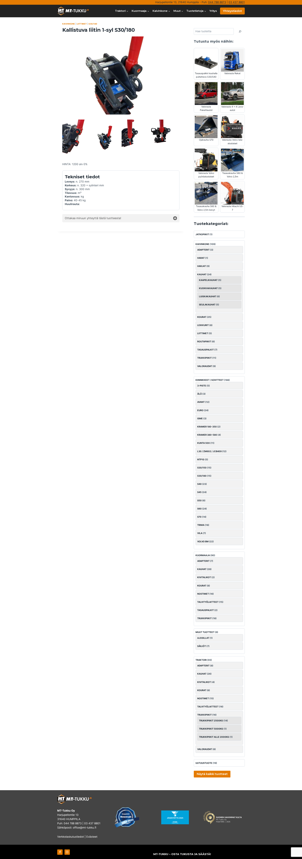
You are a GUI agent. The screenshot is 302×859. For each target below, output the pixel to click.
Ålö (199, 393)
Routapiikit (204, 341)
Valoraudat (204, 366)
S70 (199, 516)
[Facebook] (60, 852)
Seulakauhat (207, 304)
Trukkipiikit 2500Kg (211, 720)
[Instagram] (67, 852)
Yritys (213, 10)
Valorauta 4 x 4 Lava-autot (232, 108)
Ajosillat (203, 638)
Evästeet (91, 836)
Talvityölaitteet (207, 602)
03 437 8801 (237, 2)
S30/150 (202, 467)
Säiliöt (201, 646)
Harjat (201, 266)
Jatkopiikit (202, 234)
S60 (199, 508)
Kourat (201, 317)
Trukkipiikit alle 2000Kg (214, 737)
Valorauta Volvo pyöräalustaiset (206, 175)
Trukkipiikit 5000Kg (211, 728)
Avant (201, 402)
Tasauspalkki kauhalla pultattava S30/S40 (206, 75)
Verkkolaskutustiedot (70, 836)
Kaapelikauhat (208, 280)
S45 (199, 492)
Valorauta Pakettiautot (206, 108)
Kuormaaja (203, 555)
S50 (199, 500)
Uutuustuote (204, 763)
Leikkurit (203, 325)
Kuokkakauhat (208, 288)
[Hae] (240, 31)
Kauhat (201, 274)
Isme (200, 418)
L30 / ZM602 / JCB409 (209, 451)
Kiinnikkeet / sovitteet (210, 380)
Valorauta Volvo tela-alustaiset (232, 141)
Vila (199, 533)
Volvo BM (203, 541)
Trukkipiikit (204, 357)
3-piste (201, 385)
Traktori (201, 660)
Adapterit (203, 249)
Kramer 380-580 (207, 434)
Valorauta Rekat (232, 73)
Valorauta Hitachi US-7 (232, 208)
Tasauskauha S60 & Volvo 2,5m (232, 175)
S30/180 (93, 24)
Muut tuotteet (205, 632)
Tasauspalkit (205, 349)
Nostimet (203, 593)
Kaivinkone (68, 24)
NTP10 (200, 459)
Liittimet (82, 24)
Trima (200, 525)
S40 (199, 484)
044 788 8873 (217, 2)
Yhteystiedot (232, 11)
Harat (201, 258)
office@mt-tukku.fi (84, 827)
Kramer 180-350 (207, 426)
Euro (200, 410)
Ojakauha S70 (206, 139)
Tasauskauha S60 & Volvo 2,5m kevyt (206, 208)
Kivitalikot (204, 577)
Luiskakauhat (207, 296)
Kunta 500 (203, 443)
